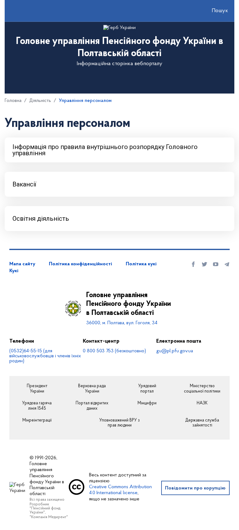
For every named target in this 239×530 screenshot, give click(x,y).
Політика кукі (141, 264)
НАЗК (202, 403)
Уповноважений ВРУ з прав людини (119, 423)
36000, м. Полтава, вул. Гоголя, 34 (121, 322)
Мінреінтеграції (37, 420)
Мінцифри (147, 403)
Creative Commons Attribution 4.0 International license (120, 489)
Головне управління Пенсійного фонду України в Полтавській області (128, 304)
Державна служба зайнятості (202, 423)
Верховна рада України (92, 389)
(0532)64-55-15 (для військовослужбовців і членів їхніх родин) (45, 356)
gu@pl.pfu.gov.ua (174, 351)
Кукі (13, 270)
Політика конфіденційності (80, 264)
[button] (214, 11)
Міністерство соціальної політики (202, 389)
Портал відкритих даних (92, 406)
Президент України (37, 389)
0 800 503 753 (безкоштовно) (114, 351)
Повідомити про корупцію (195, 488)
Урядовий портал (147, 389)
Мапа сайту (22, 264)
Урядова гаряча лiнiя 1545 (37, 406)
